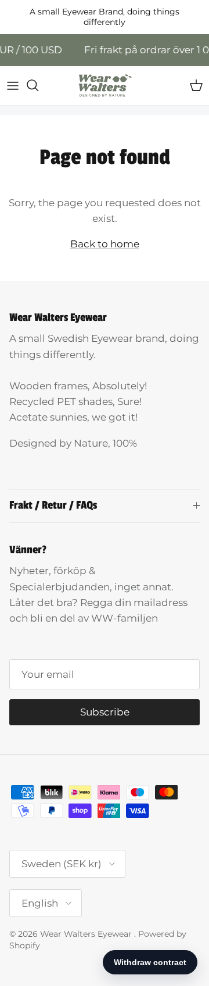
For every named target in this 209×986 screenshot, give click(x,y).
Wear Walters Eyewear (87, 934)
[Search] (38, 85)
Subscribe (104, 712)
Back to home (104, 244)
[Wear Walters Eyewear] (104, 85)
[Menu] (13, 85)
